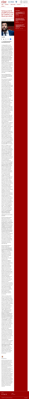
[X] (5, 39)
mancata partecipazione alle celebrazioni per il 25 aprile (6, 227)
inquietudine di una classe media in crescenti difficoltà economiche (6, 164)
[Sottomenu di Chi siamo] (8, 4)
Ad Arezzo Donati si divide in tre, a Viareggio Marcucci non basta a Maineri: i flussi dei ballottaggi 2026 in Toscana (20, 19)
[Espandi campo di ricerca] (24, 5)
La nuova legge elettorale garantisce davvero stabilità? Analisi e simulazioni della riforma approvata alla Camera (20, 13)
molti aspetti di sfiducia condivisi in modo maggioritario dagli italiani (6, 211)
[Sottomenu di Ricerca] (4, 6)
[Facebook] (1, 39)
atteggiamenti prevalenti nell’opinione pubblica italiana (6, 249)
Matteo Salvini (6, 42)
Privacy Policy (26, 397)
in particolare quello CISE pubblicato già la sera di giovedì (7, 49)
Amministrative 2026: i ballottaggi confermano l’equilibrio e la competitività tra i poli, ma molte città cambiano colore (20, 26)
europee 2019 (8, 41)
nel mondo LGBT (4, 143)
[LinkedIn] (3, 39)
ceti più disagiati (4, 319)
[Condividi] (10, 39)
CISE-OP (5, 41)
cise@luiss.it (14, 394)
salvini (9, 42)
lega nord (2, 42)
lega (10, 41)
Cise (3, 41)
